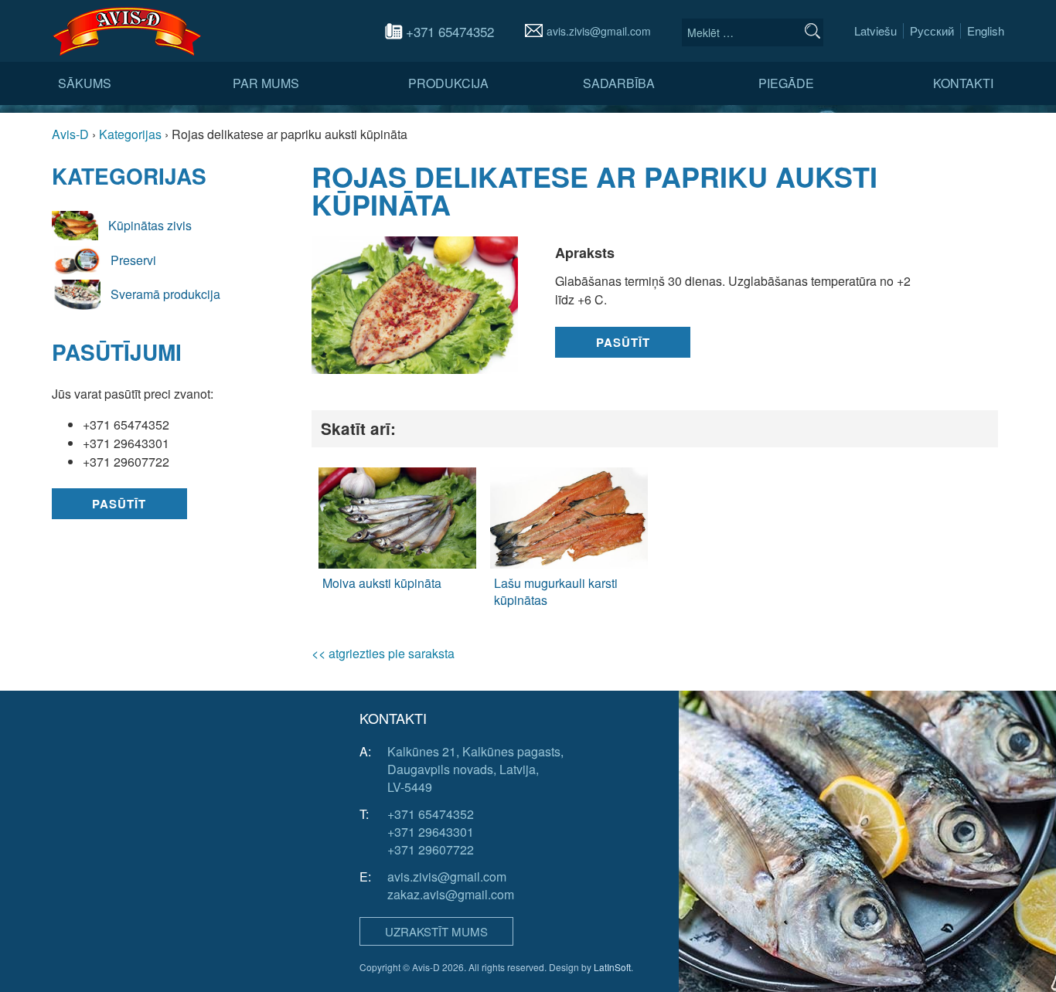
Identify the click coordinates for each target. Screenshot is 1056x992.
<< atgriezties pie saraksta (383, 653)
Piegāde (786, 83)
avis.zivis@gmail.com (599, 31)
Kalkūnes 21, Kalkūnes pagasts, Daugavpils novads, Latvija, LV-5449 (475, 769)
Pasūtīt (119, 503)
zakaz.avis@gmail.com (450, 894)
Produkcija (448, 83)
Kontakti (963, 83)
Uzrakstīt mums (436, 931)
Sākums (84, 83)
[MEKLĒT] (812, 31)
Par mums (266, 83)
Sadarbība (619, 83)
